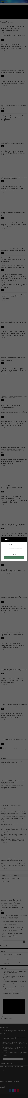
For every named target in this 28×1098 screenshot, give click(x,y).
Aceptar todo (14, 557)
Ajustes (14, 554)
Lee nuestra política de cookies (15, 548)
